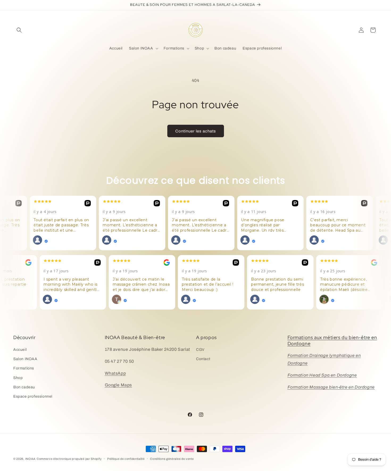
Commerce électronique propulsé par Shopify (69, 458)
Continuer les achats (195, 131)
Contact (203, 359)
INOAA (30, 458)
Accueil (20, 350)
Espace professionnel (32, 396)
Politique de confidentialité (126, 458)
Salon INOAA (25, 359)
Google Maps (118, 385)
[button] (19, 30)
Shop (18, 378)
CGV (200, 350)
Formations (23, 368)
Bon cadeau (24, 387)
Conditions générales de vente (172, 458)
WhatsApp (115, 373)
